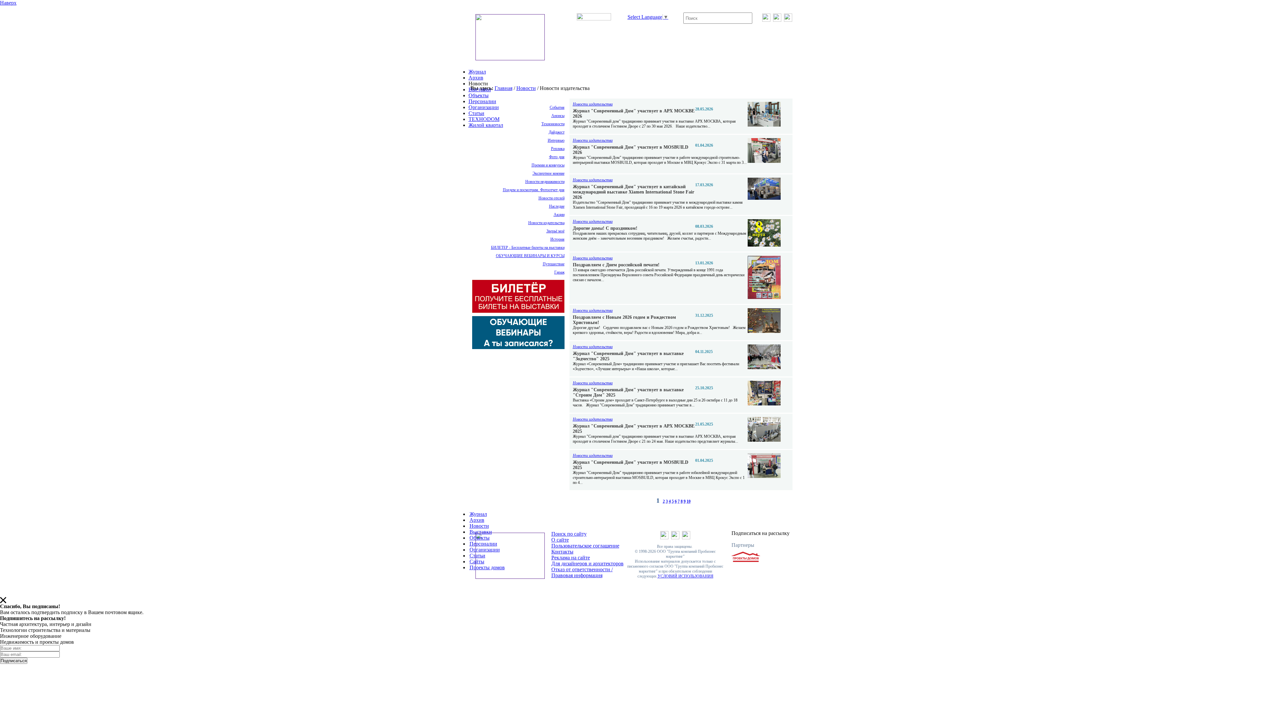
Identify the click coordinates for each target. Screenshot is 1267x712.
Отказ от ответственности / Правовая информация (582, 572)
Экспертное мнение (549, 173)
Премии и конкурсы (548, 165)
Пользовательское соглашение (585, 546)
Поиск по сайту (569, 534)
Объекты (479, 95)
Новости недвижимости (545, 181)
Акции (559, 214)
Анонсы (558, 115)
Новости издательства (546, 223)
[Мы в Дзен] (788, 20)
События (557, 107)
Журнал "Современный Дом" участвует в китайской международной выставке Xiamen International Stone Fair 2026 (633, 192)
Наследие (557, 206)
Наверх (8, 3)
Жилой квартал (486, 125)
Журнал (477, 71)
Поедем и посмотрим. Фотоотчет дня (534, 190)
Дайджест (557, 132)
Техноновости (553, 124)
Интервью (556, 140)
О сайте (560, 540)
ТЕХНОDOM (484, 119)
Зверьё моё (555, 231)
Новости (526, 88)
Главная (503, 88)
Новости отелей (551, 198)
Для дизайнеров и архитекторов (587, 563)
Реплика (558, 148)
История (557, 239)
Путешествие (554, 264)
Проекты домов (487, 567)
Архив (476, 77)
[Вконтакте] (766, 20)
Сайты (477, 561)
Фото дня (557, 157)
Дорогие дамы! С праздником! (605, 228)
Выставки (480, 89)
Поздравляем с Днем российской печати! (616, 264)
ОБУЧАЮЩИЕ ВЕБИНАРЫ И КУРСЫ (530, 255)
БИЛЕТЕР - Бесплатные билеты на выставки (528, 247)
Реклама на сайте (570, 557)
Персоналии (482, 101)
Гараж (559, 272)
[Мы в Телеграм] (777, 20)
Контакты (562, 551)
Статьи (476, 113)
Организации (484, 107)
